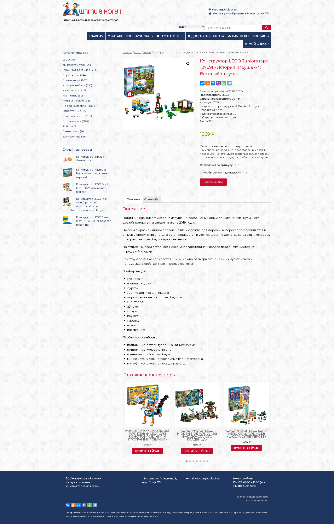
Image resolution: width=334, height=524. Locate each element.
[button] (186, 461)
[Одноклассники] (207, 83)
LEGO (137, 52)
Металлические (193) (76, 100)
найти (237, 164)
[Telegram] (229, 83)
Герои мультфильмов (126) (79, 69)
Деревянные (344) (74, 75)
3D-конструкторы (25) (77, 64)
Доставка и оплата (207, 36)
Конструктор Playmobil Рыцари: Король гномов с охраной (93, 173)
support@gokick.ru (224, 9)
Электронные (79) (74, 136)
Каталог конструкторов (132, 36)
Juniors (147, 52)
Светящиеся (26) (73, 131)
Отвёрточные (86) (75, 110)
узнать (242, 172)
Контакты (261, 36)
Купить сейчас (213, 181)
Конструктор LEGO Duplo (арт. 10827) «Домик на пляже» (92, 188)
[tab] (133, 199)
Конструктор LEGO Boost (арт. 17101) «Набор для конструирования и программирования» (147, 435)
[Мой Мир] (213, 83)
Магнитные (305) (73, 95)
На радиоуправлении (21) (79, 105)
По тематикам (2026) (76, 121)
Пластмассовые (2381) (77, 116)
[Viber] (218, 83)
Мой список (259, 44)
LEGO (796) (69, 59)
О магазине (170, 36)
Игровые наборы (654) (77, 85)
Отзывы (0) (151, 199)
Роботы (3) (70, 126)
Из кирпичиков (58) (75, 90)
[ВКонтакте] (202, 83)
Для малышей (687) (75, 80)
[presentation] (260, 375)
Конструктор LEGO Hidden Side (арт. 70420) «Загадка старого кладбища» (197, 435)
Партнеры (240, 36)
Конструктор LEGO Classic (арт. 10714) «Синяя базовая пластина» (93, 221)
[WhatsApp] (224, 83)
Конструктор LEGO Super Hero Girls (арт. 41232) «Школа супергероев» (246, 433)
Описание (133, 199)
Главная (96, 36)
